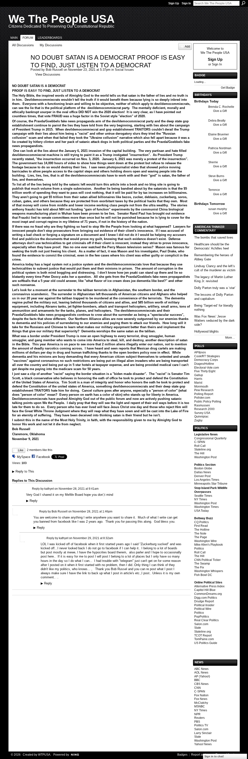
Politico (199, 548)
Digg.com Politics (205, 597)
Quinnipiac (201, 416)
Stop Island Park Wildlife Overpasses (210, 490)
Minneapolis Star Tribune (210, 483)
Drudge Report (204, 601)
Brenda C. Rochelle (221, 106)
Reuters (199, 718)
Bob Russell (54, 69)
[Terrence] (200, 199)
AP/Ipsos (200, 352)
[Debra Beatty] (200, 129)
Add (187, 46)
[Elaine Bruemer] (200, 143)
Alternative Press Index (209, 586)
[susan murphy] (200, 218)
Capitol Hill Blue (205, 590)
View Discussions (47, 74)
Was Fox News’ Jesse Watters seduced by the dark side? (214, 320)
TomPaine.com (204, 639)
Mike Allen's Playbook (208, 544)
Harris (198, 378)
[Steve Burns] (200, 185)
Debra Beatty (216, 120)
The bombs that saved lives (213, 237)
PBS (197, 721)
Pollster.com (202, 397)
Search (243, 3)
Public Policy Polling (207, 401)
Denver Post (202, 476)
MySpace (23, 457)
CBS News (201, 684)
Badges (182, 754)
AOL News (201, 672)
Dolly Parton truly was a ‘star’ (214, 288)
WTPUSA (44, 754)
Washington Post (205, 457)
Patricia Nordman (219, 148)
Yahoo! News (203, 744)
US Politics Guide (205, 643)
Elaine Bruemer (218, 134)
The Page (200, 537)
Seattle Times (203, 495)
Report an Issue (201, 754)
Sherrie (213, 162)
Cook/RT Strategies (207, 356)
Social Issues (124, 69)
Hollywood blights (206, 331)
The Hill (199, 453)
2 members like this (39, 450)
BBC (197, 680)
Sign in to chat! (214, 756)
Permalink (29, 489)
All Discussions (23, 45)
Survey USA (202, 413)
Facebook (43, 457)
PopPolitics (201, 616)
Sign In (186, 3)
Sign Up (173, 3)
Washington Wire (205, 541)
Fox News (200, 699)
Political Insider (204, 605)
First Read (201, 525)
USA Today (201, 510)
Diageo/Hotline (204, 363)
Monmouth (201, 386)
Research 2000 (204, 409)
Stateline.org (202, 449)
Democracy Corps (206, 360)
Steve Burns (216, 176)
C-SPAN (199, 442)
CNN (197, 687)
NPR (197, 714)
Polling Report (203, 394)
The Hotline (201, 529)
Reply (32, 501)
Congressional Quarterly (210, 438)
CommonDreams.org (208, 594)
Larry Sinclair (203, 733)
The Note (200, 533)
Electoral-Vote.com (206, 367)
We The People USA (61, 19)
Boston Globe (203, 468)
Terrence (214, 190)
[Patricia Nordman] (200, 157)
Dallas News (202, 472)
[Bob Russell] (20, 67)
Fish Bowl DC (203, 575)
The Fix (199, 567)
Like (20, 450)
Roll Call (200, 446)
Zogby (198, 420)
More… (230, 337)
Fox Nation (201, 695)
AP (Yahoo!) (202, 676)
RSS (16, 592)
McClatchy (201, 703)
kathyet (49, 488)
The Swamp (202, 563)
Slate (197, 627)
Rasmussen (202, 405)
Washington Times (206, 507)
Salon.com (201, 624)
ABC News (201, 669)
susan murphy (217, 209)
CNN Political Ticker (207, 560)
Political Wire (202, 609)
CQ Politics (201, 522)
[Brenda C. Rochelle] (200, 115)
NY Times (200, 499)
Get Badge (228, 87)
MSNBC (199, 706)
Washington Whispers (208, 571)
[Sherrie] (200, 171)
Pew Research (204, 390)
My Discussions (51, 45)
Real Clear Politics (206, 620)
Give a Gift (220, 111)
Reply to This (23, 471)
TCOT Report (203, 635)
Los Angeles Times (206, 479)
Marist (198, 382)
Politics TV (201, 725)
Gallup (198, 375)
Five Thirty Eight (204, 371)
